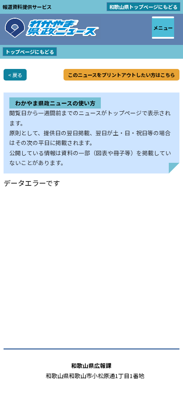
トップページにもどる (29, 51)
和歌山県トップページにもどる (143, 6)
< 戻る (15, 74)
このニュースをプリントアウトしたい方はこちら (121, 74)
